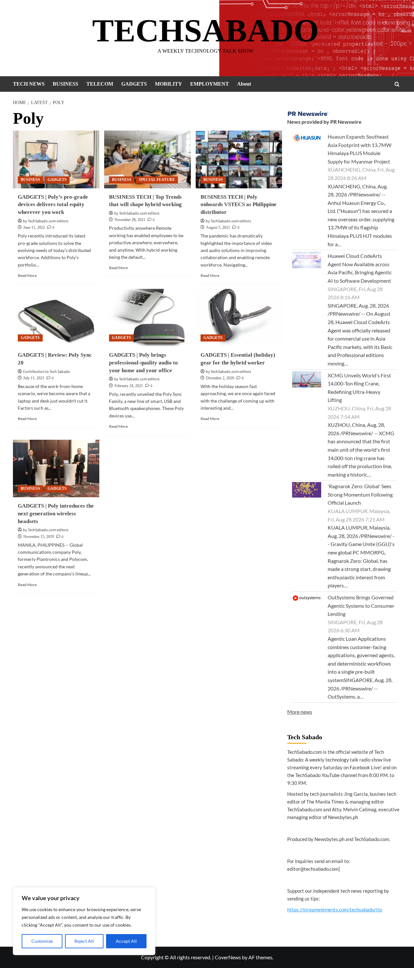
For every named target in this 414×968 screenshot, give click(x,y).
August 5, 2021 (218, 227)
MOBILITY (168, 84)
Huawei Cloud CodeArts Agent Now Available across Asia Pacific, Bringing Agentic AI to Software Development (360, 268)
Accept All (126, 941)
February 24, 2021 (128, 386)
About (244, 84)
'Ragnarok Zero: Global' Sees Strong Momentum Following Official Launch (360, 494)
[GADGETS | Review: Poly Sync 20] (56, 317)
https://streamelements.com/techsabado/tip (334, 909)
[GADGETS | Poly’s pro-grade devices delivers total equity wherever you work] (56, 159)
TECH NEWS (29, 84)
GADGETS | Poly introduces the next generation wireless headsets (56, 513)
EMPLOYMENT (209, 84)
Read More (27, 275)
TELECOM (99, 84)
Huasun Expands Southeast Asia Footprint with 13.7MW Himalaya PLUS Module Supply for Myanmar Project (359, 148)
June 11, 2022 (34, 227)
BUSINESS (65, 84)
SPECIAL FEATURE (157, 179)
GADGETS (134, 84)
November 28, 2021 (129, 219)
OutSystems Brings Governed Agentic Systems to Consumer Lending (361, 605)
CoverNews (228, 957)
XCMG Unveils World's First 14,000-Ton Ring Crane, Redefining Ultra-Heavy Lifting (359, 387)
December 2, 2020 (220, 378)
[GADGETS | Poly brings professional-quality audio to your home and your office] (147, 317)
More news (299, 712)
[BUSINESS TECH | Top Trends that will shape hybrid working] (147, 159)
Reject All (84, 941)
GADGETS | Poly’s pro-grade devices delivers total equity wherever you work (53, 205)
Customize (42, 941)
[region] (84, 921)
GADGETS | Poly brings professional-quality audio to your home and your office (143, 363)
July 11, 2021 (33, 378)
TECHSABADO (205, 30)
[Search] (397, 84)
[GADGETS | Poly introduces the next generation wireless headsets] (56, 468)
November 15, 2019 (38, 536)
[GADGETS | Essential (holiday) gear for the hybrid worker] (239, 317)
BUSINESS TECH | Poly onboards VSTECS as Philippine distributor (239, 205)
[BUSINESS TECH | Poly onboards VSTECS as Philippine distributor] (239, 159)
